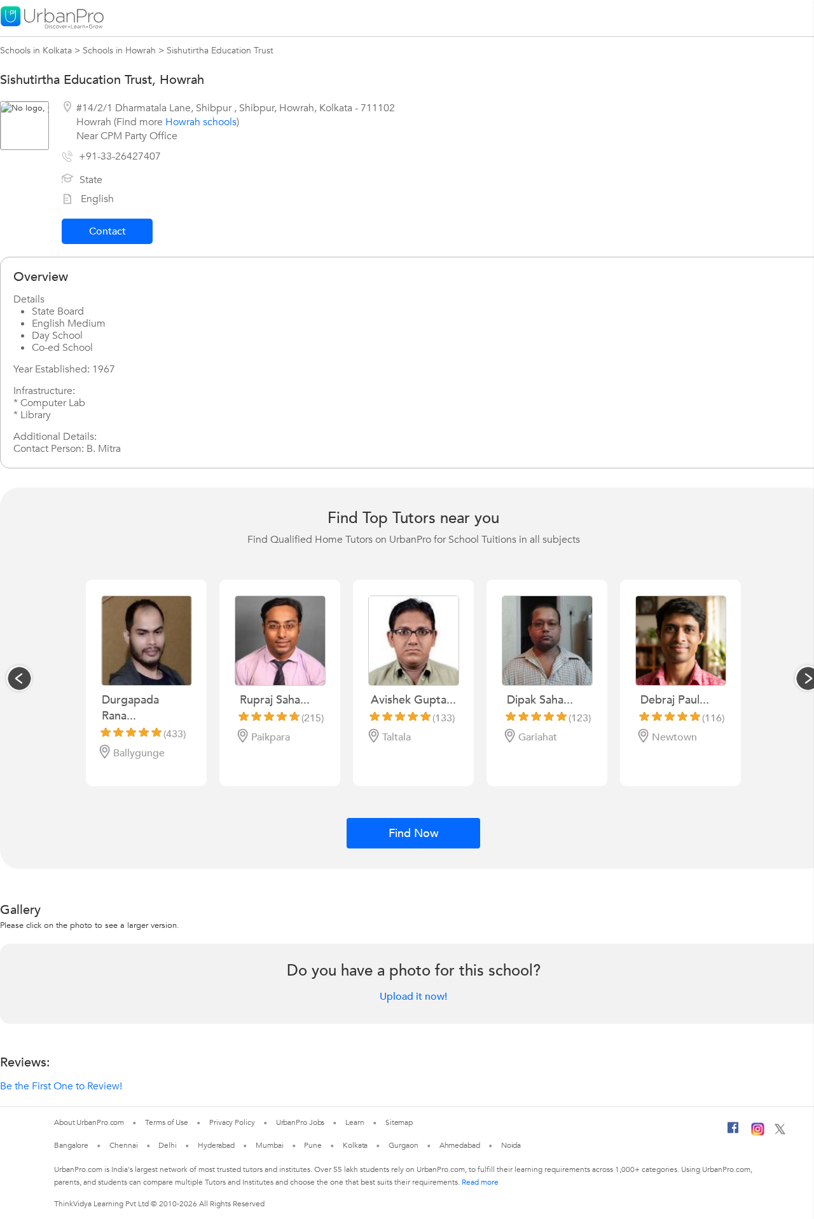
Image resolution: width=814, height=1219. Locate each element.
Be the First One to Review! (61, 1086)
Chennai (123, 1145)
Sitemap (399, 1122)
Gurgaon (403, 1145)
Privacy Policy (232, 1122)
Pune (313, 1145)
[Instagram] (757, 1133)
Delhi (167, 1145)
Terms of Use (166, 1122)
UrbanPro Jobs (300, 1122)
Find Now (414, 833)
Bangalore (71, 1145)
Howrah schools (201, 122)
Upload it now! (413, 997)
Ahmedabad (459, 1145)
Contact (107, 231)
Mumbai (269, 1145)
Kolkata (355, 1145)
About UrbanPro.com (89, 1122)
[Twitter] (780, 1132)
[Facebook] (733, 1132)
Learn (354, 1122)
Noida (511, 1145)
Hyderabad (216, 1145)
